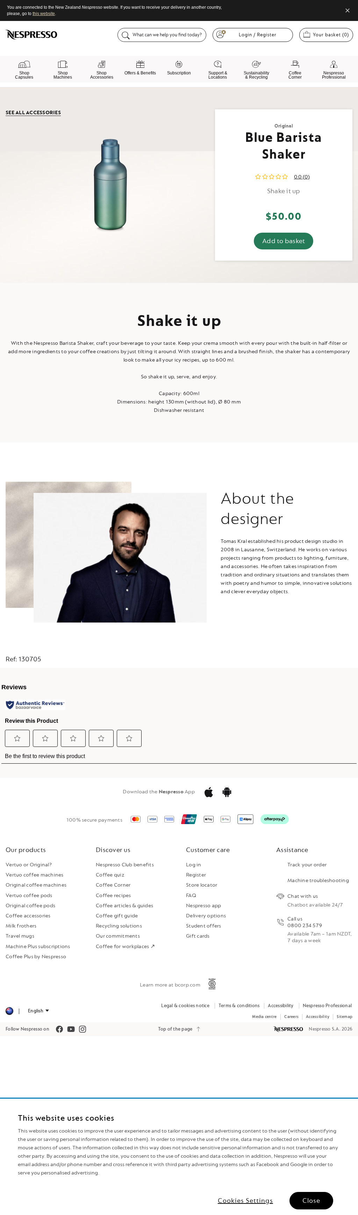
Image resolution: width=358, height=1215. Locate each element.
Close (311, 1200)
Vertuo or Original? (29, 864)
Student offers (203, 926)
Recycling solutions (119, 926)
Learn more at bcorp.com (170, 985)
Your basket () (333, 34)
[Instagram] (82, 1029)
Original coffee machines (36, 885)
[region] (179, 1157)
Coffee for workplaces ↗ (125, 946)
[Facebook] (59, 1029)
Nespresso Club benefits (125, 864)
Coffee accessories (28, 915)
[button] (17, 738)
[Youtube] (71, 1029)
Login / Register (258, 35)
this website (44, 13)
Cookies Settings (245, 1200)
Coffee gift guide (117, 915)
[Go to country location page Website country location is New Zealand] (9, 1011)
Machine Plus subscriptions (38, 946)
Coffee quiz (110, 875)
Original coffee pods (30, 905)
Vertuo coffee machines (35, 875)
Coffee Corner (113, 885)
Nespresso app (203, 905)
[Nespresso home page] (289, 1029)
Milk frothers (21, 926)
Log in (193, 864)
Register (196, 875)
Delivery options (206, 915)
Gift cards (198, 936)
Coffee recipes (113, 895)
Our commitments (118, 936)
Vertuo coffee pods (29, 895)
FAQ (191, 895)
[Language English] (38, 1011)
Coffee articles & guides (124, 905)
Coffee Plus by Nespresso (36, 956)
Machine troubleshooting (318, 880)
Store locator (201, 885)
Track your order (307, 864)
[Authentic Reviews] (35, 705)
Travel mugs (20, 936)
